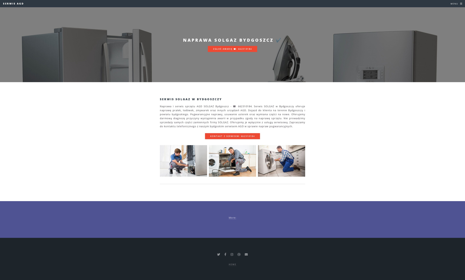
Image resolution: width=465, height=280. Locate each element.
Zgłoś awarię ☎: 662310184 (232, 49)
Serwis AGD (13, 3)
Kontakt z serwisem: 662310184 (232, 136)
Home (232, 264)
